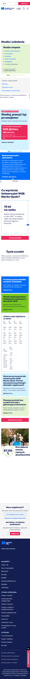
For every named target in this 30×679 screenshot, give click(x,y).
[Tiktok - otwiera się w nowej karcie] (11, 358)
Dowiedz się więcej (9, 177)
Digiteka (4, 584)
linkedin (7, 552)
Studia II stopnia (7, 604)
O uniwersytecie (7, 636)
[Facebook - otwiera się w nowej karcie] (4, 332)
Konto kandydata (7, 568)
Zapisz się (15, 533)
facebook (3, 552)
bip (19, 555)
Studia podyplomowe (8, 612)
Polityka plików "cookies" (9, 662)
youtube (19, 552)
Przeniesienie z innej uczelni (11, 90)
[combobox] (9, 3)
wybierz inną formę (19, 518)
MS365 (3, 578)
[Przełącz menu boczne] (27, 8)
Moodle (4, 574)
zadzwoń (7, 518)
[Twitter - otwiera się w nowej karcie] (15, 332)
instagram (15, 552)
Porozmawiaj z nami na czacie (15, 514)
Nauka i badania (7, 639)
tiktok (3, 555)
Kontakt (4, 645)
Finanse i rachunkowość (12, 51)
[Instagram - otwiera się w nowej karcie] (20, 332)
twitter (11, 552)
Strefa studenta (6, 642)
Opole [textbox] (4, 3)
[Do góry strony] (26, 673)
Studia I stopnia (6, 595)
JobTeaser (5, 587)
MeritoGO (4, 571)
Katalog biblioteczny (8, 581)
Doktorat (5, 84)
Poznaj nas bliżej (15, 238)
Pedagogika (8, 61)
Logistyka (8, 56)
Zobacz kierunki (9, 70)
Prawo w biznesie (10, 59)
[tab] (8, 75)
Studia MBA (5, 616)
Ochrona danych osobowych (10, 656)
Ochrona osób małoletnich (9, 659)
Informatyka (8, 53)
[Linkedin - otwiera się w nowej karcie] (10, 332)
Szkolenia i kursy (7, 87)
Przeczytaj (7, 290)
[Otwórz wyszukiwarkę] (23, 8)
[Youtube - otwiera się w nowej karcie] (5, 358)
